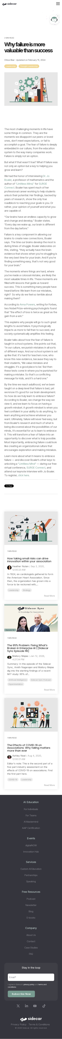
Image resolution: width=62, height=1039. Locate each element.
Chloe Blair (9, 60)
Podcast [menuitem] (31, 898)
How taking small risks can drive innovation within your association (29, 560)
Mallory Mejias (20, 656)
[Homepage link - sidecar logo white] (31, 1020)
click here (23, 475)
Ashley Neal (19, 755)
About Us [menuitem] (31, 935)
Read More (49, 596)
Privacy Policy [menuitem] (18, 1024)
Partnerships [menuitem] (31, 875)
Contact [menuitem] (31, 941)
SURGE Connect (36, 467)
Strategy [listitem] (26, 590)
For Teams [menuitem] (31, 815)
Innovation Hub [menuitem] (31, 851)
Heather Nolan (20, 566)
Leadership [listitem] (14, 590)
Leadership (11, 66)
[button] (58, 3)
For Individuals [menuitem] (31, 809)
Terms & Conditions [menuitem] (39, 1024)
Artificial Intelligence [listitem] (18, 680)
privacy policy (29, 984)
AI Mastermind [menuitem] (31, 821)
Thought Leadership (29, 66)
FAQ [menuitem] (31, 953)
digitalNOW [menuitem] (31, 845)
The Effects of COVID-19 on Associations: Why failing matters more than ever (28, 748)
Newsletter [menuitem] (31, 905)
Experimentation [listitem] (16, 684)
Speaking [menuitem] (31, 881)
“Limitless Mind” (27, 463)
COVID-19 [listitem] (13, 780)
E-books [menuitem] (31, 917)
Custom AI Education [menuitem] (31, 868)
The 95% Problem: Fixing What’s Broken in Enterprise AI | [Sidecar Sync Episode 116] (27, 648)
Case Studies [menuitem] (31, 947)
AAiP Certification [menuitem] (31, 828)
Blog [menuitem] (31, 911)
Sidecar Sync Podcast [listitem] (41, 680)
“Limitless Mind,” (24, 183)
